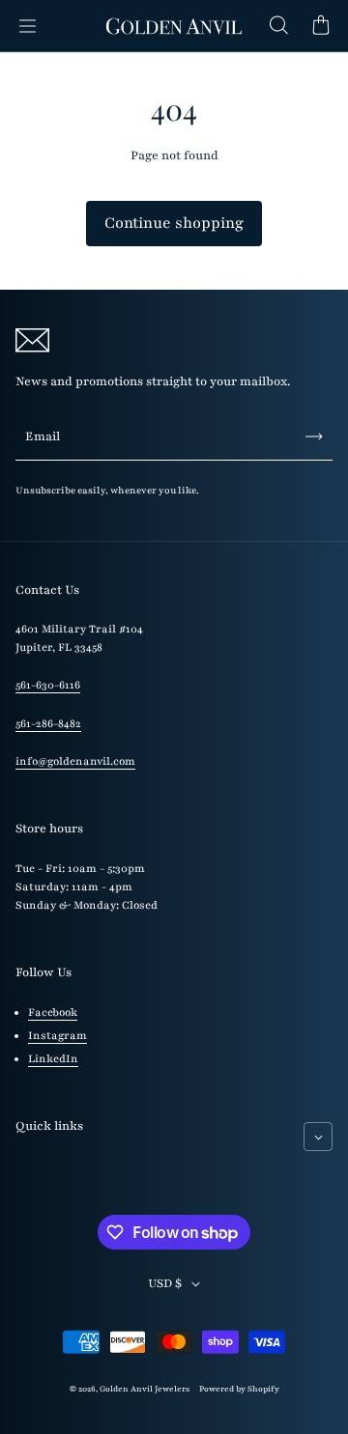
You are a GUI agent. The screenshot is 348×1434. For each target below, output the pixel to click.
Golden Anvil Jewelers (144, 1388)
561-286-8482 (48, 724)
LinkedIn (53, 1059)
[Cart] (321, 26)
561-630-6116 (47, 685)
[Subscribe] (314, 436)
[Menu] (27, 26)
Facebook (52, 1012)
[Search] (278, 26)
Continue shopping (174, 223)
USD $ (165, 1283)
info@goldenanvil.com (75, 761)
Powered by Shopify (239, 1388)
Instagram (57, 1035)
